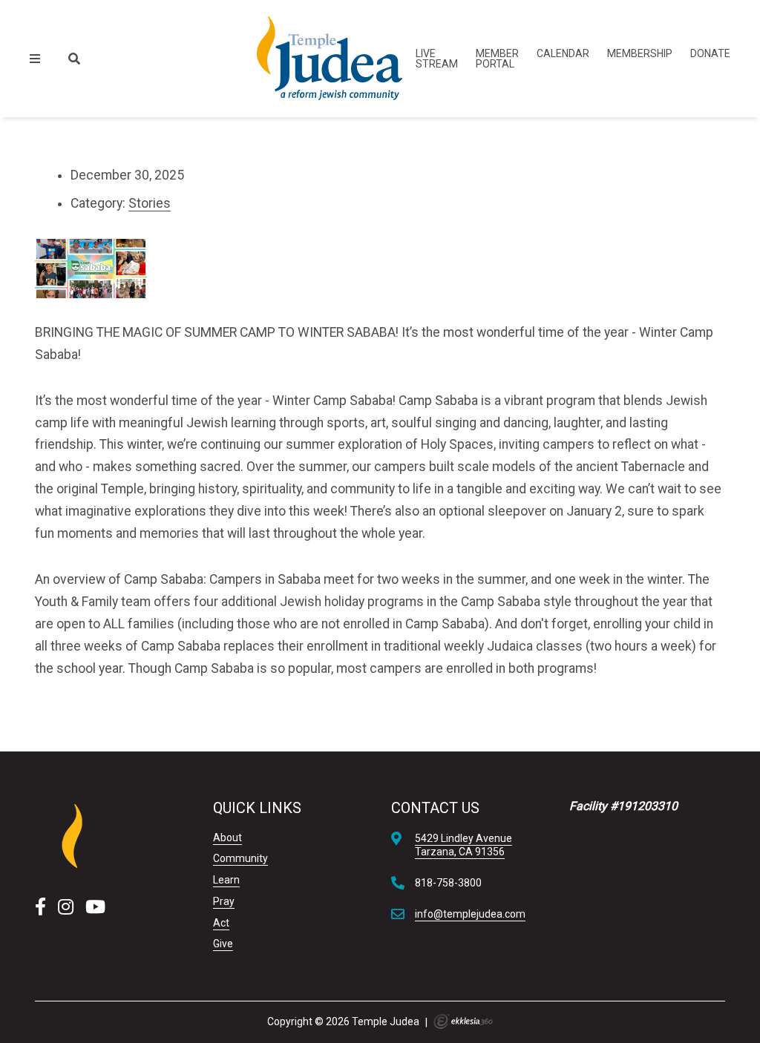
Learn (226, 880)
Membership (639, 53)
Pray (224, 901)
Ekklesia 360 (463, 1021)
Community (240, 858)
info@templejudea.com (470, 914)
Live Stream (437, 58)
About (227, 837)
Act (221, 923)
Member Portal (497, 58)
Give (223, 944)
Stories (149, 203)
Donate (710, 53)
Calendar (563, 53)
